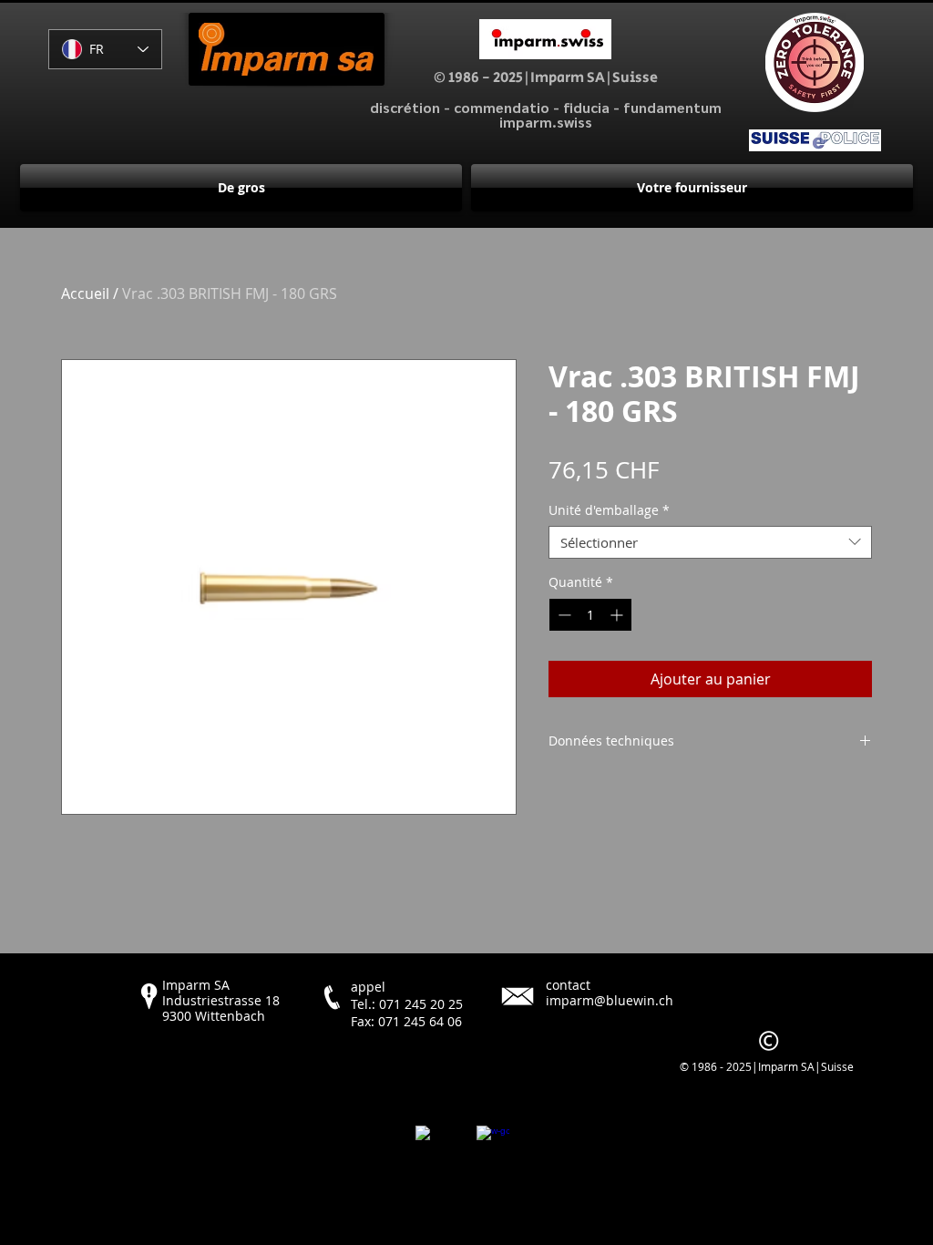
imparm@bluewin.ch (609, 1000)
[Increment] (618, 615)
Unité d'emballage (609, 511)
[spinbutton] (590, 615)
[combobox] (710, 542)
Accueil (85, 293)
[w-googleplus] (493, 1142)
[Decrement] (562, 615)
